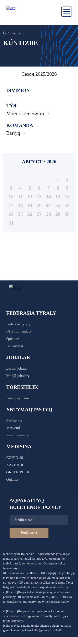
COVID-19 (14, 458)
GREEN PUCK (18, 472)
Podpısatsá (29, 533)
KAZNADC (15, 465)
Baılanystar (14, 346)
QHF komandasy (19, 331)
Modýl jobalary (18, 376)
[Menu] (66, 11)
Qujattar (12, 339)
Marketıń (13, 428)
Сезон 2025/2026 (39, 74)
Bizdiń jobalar (17, 368)
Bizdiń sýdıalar (17, 398)
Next (71, 74)
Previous (8, 74)
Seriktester (14, 420)
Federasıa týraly (18, 324)
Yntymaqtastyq (17, 435)
